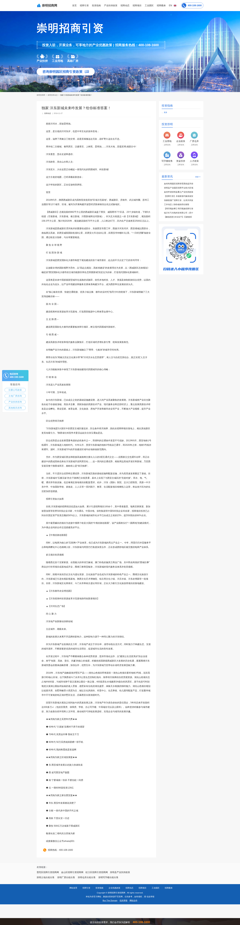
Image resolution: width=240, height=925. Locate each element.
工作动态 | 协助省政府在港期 (176, 204)
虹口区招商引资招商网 (97, 872)
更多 (165, 112)
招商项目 (137, 5)
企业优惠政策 (114, 888)
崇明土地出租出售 (45, 877)
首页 (74, 5)
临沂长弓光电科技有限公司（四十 (178, 213)
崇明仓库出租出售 (87, 877)
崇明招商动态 (53, 95)
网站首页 (73, 888)
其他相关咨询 (15, 408)
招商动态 (125, 5)
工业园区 (149, 5)
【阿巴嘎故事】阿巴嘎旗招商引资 (178, 208)
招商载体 (168, 888)
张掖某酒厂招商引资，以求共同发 (178, 200)
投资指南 (96, 5)
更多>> (198, 177)
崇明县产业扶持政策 (120, 872)
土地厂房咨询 (15, 396)
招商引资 (84, 5)
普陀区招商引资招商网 (48, 872)
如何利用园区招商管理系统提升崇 (178, 184)
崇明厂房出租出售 (66, 877)
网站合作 (133, 900)
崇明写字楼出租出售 (108, 877)
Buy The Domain (110, 900)
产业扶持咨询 (15, 402)
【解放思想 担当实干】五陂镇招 (178, 217)
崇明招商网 (41, 95)
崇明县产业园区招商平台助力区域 (178, 188)
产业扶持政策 (110, 5)
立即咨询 (167, 145)
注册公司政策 (15, 390)
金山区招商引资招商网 (72, 872)
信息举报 (123, 900)
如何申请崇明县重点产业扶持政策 (178, 192)
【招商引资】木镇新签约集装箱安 (178, 196)
